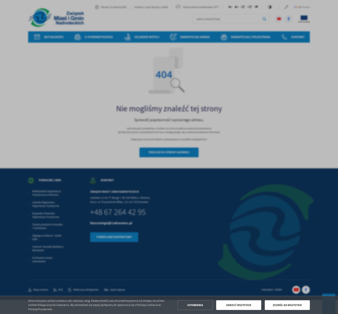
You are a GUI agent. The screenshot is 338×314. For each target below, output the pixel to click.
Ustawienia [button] (195, 305)
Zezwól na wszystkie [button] (287, 305)
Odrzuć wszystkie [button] (238, 305)
